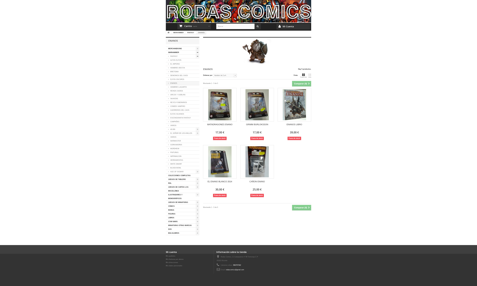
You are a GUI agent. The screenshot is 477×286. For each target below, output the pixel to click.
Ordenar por (207, 75)
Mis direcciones (172, 262)
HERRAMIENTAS (176, 160)
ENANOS (173, 83)
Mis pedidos (170, 256)
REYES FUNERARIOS (178, 102)
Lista (309, 77)
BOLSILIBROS (173, 233)
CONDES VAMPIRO (177, 106)
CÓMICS (171, 206)
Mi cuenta (171, 252)
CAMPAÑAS (174, 122)
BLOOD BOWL (175, 168)
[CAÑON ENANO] (257, 161)
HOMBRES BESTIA (177, 68)
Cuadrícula (303, 77)
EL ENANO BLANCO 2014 (220, 181)
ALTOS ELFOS (175, 60)
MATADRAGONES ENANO (219, 124)
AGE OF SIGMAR (176, 172)
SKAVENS (174, 99)
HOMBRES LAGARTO (178, 87)
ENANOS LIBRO (294, 124)
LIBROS (171, 218)
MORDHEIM (174, 149)
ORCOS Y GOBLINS (177, 95)
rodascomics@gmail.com (235, 270)
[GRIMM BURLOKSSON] (257, 104)
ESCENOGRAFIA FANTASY (180, 118)
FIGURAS (171, 214)
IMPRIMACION (175, 156)
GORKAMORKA (176, 145)
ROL (170, 183)
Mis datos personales (174, 266)
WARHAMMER (173, 52)
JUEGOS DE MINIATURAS (178, 202)
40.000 (172, 129)
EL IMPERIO (175, 64)
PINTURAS (174, 152)
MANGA (171, 210)
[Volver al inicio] (168, 32)
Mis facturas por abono (175, 259)
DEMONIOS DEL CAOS (179, 75)
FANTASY (174, 56)
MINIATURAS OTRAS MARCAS (180, 225)
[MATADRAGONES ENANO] (219, 104)
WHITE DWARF (176, 164)
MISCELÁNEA (173, 191)
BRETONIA (174, 72)
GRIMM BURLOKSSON (257, 124)
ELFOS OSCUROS (177, 79)
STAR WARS (173, 221)
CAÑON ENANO (257, 181)
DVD (170, 229)
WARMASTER (175, 141)
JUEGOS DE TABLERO (177, 179)
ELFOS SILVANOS (177, 114)
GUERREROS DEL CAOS (179, 110)
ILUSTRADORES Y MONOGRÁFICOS (175, 196)
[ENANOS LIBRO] (294, 104)
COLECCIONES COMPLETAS (179, 175)
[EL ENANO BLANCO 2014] (219, 161)
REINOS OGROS (176, 91)
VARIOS (173, 125)
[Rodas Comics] (238, 11)
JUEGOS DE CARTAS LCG (178, 187)
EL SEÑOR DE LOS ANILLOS (181, 133)
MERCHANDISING (175, 49)
